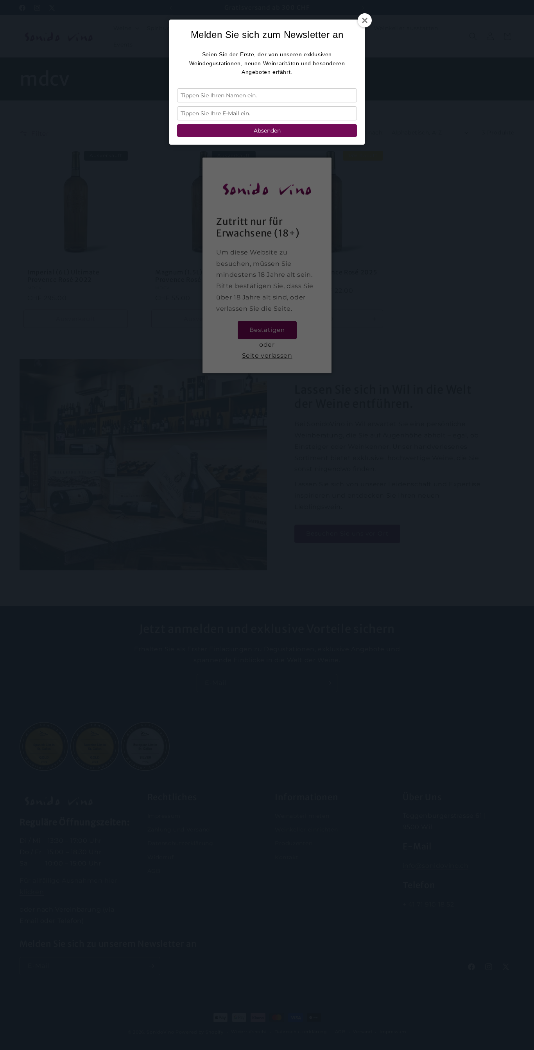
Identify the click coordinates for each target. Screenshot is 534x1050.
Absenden (267, 130)
